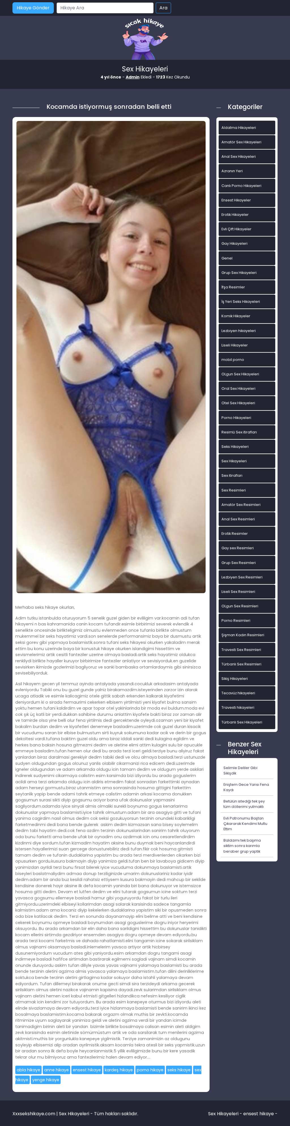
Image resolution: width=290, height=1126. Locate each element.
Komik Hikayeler (235, 316)
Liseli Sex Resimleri (238, 591)
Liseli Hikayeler (234, 345)
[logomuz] (145, 39)
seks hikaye (179, 1070)
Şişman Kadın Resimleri (242, 635)
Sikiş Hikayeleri (234, 678)
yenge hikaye (45, 1080)
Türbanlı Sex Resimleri (241, 664)
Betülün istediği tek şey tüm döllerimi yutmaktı (244, 804)
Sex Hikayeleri (234, 461)
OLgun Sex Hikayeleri (240, 374)
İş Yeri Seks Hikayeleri (240, 301)
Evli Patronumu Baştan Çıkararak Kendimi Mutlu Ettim (245, 823)
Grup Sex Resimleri (238, 562)
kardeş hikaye (119, 1070)
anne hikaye (56, 1070)
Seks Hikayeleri (235, 446)
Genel (227, 258)
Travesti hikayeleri (237, 707)
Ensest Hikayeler (236, 200)
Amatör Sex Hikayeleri (241, 142)
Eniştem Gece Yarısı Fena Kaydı (246, 787)
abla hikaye (28, 1070)
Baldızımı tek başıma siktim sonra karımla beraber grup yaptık (242, 845)
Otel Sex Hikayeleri (238, 403)
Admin (133, 77)
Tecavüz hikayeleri (238, 693)
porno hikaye (150, 1070)
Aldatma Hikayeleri (238, 127)
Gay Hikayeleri (234, 243)
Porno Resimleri (235, 620)
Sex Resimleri (233, 490)
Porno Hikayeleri (236, 417)
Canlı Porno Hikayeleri (241, 185)
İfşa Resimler (233, 287)
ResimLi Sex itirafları (239, 432)
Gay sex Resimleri (237, 548)
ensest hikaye (87, 1070)
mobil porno (232, 359)
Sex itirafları (231, 475)
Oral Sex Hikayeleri (238, 388)
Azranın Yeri (232, 171)
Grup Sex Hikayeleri (239, 272)
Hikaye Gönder (33, 8)
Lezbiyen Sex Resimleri (242, 577)
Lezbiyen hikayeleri (238, 330)
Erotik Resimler (234, 533)
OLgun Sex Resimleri (239, 606)
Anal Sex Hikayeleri (238, 156)
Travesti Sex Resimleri (241, 649)
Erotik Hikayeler (235, 214)
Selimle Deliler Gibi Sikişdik (240, 770)
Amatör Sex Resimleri (241, 504)
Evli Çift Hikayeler (236, 229)
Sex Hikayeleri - (225, 1113)
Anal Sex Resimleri (238, 519)
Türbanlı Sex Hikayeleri (241, 722)
